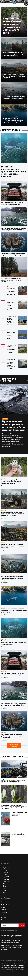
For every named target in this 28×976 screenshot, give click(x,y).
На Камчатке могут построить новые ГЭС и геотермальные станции (19, 834)
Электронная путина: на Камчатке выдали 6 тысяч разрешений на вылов (11, 364)
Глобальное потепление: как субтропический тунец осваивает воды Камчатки (13, 171)
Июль (6, 870)
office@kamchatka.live (6, 971)
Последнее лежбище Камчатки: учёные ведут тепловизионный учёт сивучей (13, 736)
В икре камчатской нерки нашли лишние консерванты (19, 814)
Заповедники (5, 904)
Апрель (6, 876)
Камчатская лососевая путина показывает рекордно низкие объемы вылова (14, 98)
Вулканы (4, 902)
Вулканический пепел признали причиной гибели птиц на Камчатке (13, 425)
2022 (4, 888)
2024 (4, 885)
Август (6, 869)
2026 (4, 867)
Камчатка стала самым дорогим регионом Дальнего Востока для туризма (11, 947)
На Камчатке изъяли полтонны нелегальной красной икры (12, 203)
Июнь (6, 872)
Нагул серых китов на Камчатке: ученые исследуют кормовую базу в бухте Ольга (14, 120)
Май (5, 874)
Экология (5, 418)
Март (5, 878)
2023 (4, 887)
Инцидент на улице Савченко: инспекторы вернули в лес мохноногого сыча (13, 25)
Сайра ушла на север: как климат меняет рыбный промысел (13, 781)
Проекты (4, 912)
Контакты (16, 963)
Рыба (2, 574)
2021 (4, 890)
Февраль (6, 879)
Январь (6, 881)
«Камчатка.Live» (5, 962)
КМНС (3, 907)
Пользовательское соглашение (9, 965)
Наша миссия (10, 963)
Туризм (3, 542)
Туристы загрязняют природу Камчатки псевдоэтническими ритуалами (14, 76)
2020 (4, 892)
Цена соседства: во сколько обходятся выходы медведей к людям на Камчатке (13, 54)
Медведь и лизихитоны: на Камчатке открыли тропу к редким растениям (14, 806)
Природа (3, 478)
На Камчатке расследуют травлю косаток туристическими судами (13, 229)
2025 (4, 883)
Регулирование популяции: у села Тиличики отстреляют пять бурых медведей (11, 280)
